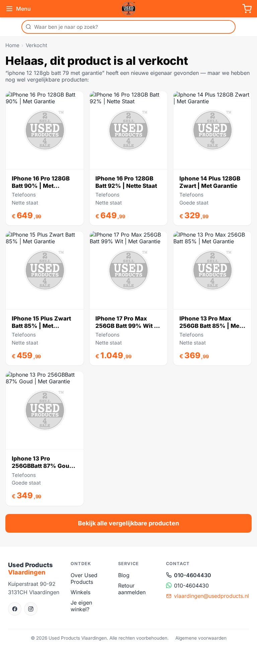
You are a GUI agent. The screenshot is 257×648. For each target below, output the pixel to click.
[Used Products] (128, 9)
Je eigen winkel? (81, 606)
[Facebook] (14, 609)
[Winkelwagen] (247, 8)
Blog (124, 575)
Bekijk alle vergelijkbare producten (128, 523)
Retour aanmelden (132, 589)
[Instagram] (30, 609)
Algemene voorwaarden (201, 638)
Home (12, 45)
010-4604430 (192, 575)
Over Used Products (84, 578)
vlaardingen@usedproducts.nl (211, 596)
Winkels (80, 592)
